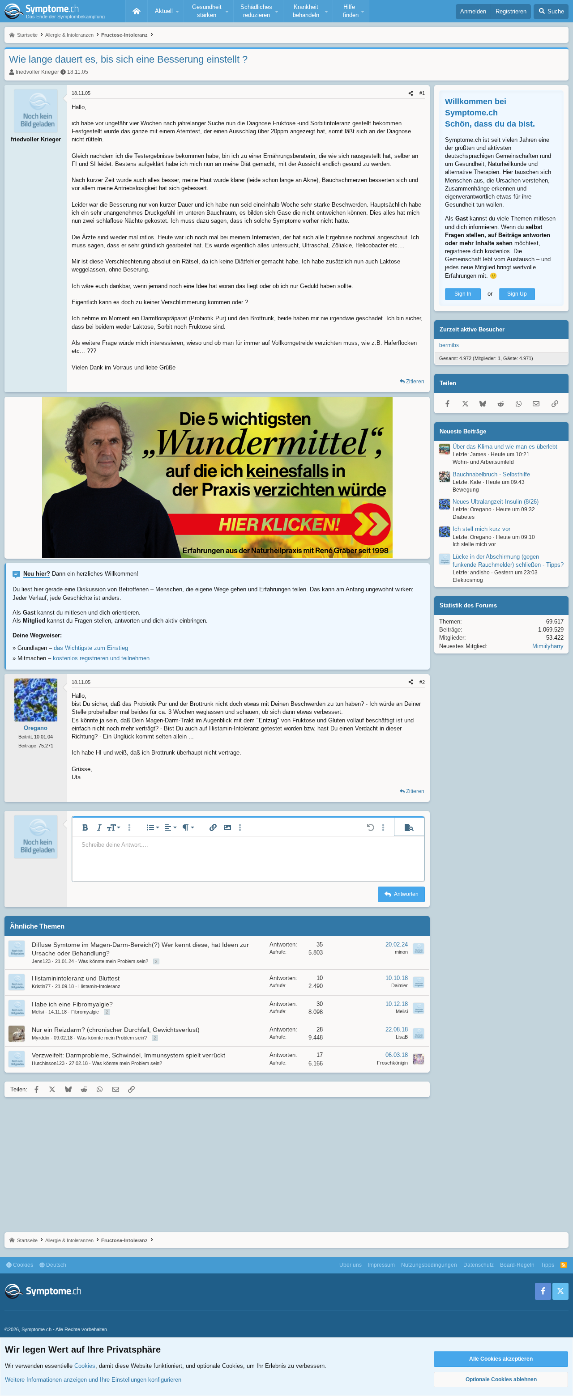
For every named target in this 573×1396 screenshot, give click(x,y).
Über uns (350, 1265)
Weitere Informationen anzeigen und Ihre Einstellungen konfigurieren (93, 1379)
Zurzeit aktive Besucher (472, 329)
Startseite (136, 11)
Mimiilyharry (548, 646)
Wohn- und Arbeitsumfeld (483, 462)
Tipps (547, 1265)
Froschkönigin (392, 1062)
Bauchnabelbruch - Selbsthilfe (491, 474)
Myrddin (40, 1037)
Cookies (22, 1265)
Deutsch (55, 1265)
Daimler (399, 985)
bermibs (449, 345)
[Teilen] (410, 93)
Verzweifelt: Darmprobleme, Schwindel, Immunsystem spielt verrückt (128, 1055)
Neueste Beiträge (463, 431)
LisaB (402, 1037)
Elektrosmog (468, 580)
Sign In (462, 294)
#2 (422, 682)
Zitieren (415, 381)
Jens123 (41, 961)
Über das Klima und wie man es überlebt (505, 446)
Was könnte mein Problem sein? (113, 961)
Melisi (38, 1011)
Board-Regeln (517, 1265)
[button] (166, 11)
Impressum (381, 1265)
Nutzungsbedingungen (429, 1265)
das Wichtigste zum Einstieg (91, 648)
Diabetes (464, 517)
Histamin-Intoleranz (99, 986)
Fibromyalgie (85, 1011)
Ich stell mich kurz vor (481, 529)
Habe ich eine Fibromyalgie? (72, 1004)
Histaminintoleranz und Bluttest (76, 978)
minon (401, 952)
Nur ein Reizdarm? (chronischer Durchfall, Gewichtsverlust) (116, 1029)
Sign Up (517, 294)
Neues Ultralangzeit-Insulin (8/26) (496, 501)
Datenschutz (478, 1265)
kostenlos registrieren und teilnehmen (101, 658)
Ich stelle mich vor (474, 545)
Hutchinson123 (48, 1063)
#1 (422, 93)
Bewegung (466, 490)
